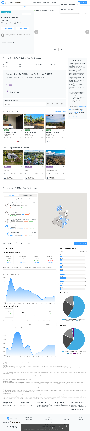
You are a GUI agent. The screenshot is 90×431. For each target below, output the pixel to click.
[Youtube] (13, 427)
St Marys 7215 (23, 7)
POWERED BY (6, 422)
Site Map (29, 422)
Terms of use (66, 419)
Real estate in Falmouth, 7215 (77, 404)
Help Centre (80, 422)
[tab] (12, 271)
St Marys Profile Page (73, 116)
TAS (17, 7)
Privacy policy (66, 422)
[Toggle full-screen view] (68, 49)
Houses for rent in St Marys (26, 404)
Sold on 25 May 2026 (50, 127)
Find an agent (29, 419)
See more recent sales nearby (59, 111)
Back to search (7, 7)
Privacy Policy (54, 429)
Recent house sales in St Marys (43, 404)
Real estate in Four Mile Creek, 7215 (78, 406)
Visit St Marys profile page (80, 243)
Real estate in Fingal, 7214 (76, 405)
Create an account (48, 419)
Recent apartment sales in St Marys (44, 405)
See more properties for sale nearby (58, 148)
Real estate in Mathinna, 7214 (77, 409)
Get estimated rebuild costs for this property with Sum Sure (14, 44)
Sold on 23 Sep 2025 (29, 127)
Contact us (80, 419)
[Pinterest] (16, 427)
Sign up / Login (83, 2)
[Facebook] (7, 427)
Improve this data (4, 25)
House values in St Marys (42, 406)
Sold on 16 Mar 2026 (8, 127)
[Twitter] (10, 427)
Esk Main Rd (29, 7)
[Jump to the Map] (62, 49)
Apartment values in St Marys (43, 408)
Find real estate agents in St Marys (61, 404)
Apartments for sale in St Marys (9, 405)
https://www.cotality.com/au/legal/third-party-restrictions (72, 387)
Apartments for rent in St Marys (26, 405)
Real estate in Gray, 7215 (76, 408)
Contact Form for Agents (48, 422)
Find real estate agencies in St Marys (62, 405)
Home (13, 7)
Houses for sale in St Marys (9, 404)
